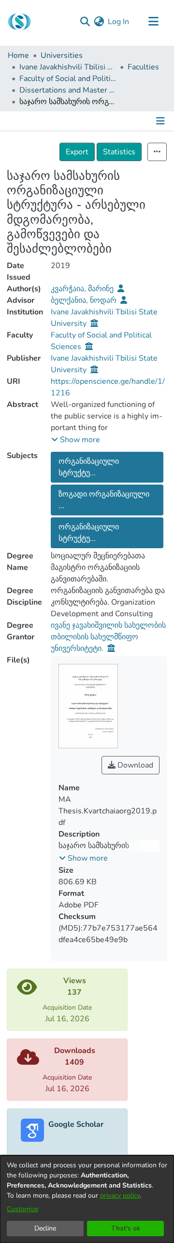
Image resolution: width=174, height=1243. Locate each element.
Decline (45, 1228)
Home (18, 55)
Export (77, 152)
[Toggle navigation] (153, 22)
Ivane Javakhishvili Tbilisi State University (67, 67)
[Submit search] (85, 21)
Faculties (143, 67)
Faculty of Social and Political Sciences (67, 78)
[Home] (19, 22)
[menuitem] (99, 21)
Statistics (119, 152)
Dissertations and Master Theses (67, 90)
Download (134, 765)
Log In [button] (119, 21)
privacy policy (120, 1195)
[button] (76, 439)
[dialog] (87, 1199)
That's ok (125, 1228)
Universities (62, 55)
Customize (22, 1209)
